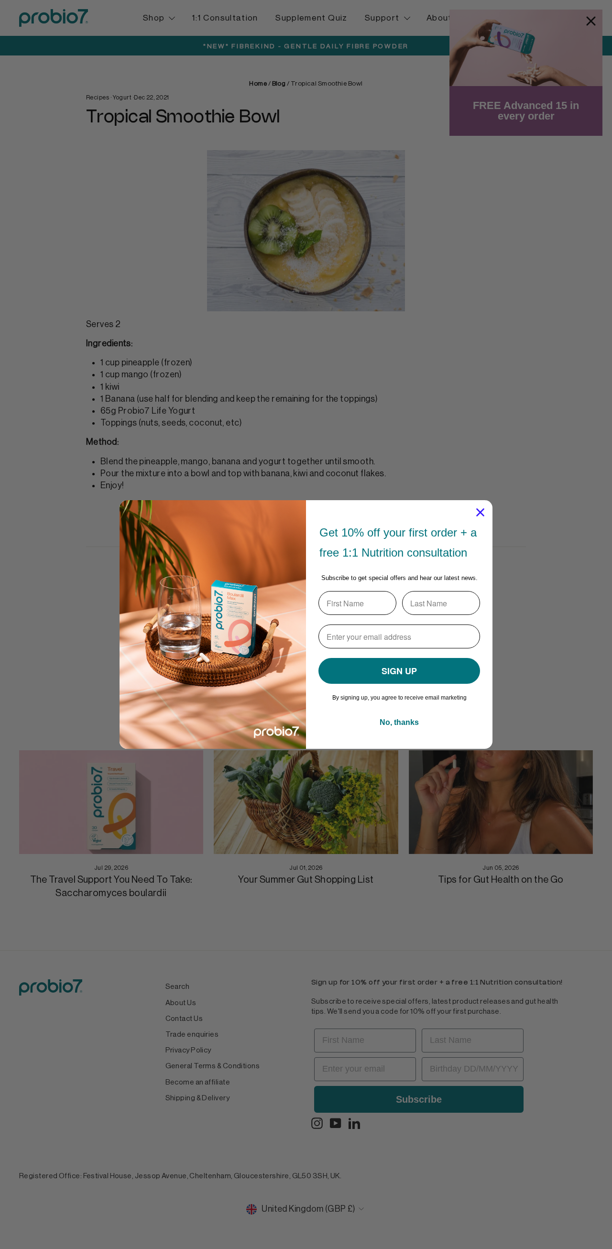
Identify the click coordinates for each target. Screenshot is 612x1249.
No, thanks (399, 722)
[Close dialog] (480, 512)
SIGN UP (399, 671)
